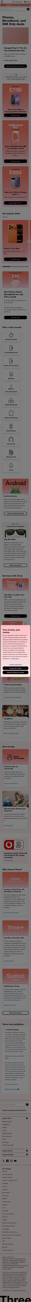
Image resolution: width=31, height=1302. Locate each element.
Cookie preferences (15, 664)
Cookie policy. (14, 658)
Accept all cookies (16, 668)
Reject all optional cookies (15, 672)
